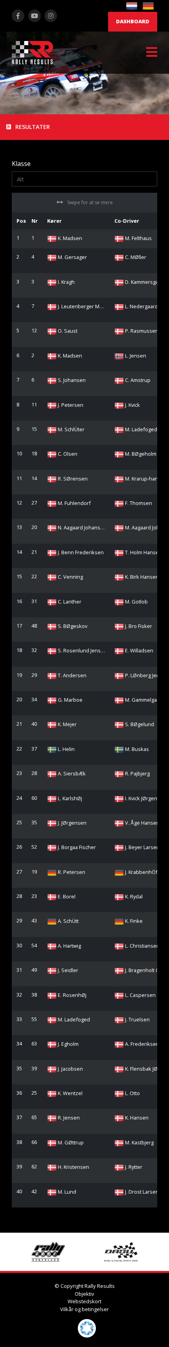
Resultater (32, 126)
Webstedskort (84, 1301)
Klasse (21, 163)
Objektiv (84, 1293)
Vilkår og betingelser (84, 1309)
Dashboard (132, 21)
